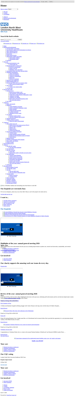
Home (5, 46)
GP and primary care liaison (12, 48)
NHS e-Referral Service (12, 51)
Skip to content (4, 9)
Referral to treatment (14, 79)
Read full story (4, 308)
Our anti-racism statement (15, 147)
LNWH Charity (13, 133)
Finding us (8, 105)
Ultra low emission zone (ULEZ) (17, 117)
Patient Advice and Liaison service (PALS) (19, 125)
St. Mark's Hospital (13, 112)
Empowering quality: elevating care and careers (20, 152)
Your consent (9, 85)
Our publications (10, 154)
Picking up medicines (14, 75)
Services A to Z (10, 90)
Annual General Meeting (15, 155)
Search (2, 39)
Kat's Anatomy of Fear (6, 303)
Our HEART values (11, 146)
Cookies (5, 13)
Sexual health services (9, 143)
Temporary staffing (10, 179)
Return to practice (13, 175)
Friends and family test (14, 130)
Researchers (9, 53)
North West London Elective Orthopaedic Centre (20, 94)
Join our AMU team (14, 171)
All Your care (9, 88)
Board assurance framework (15, 158)
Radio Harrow (12, 137)
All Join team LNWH (11, 183)
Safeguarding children (14, 57)
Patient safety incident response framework (19, 162)
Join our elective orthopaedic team (17, 172)
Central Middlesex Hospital (15, 106)
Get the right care (13, 64)
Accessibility (6, 14)
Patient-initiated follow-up (12, 81)
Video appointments (14, 73)
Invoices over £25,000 (14, 160)
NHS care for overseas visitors (16, 84)
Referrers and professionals (10, 47)
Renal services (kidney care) (15, 92)
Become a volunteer (11, 180)
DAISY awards (10, 142)
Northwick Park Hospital (15, 110)
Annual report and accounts (15, 156)
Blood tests (12, 77)
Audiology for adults (14, 96)
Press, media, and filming (12, 141)
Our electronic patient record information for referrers (18, 50)
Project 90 (3, 315)
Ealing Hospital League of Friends (17, 134)
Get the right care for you (6, 194)
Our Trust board (10, 148)
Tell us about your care (11, 123)
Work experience (10, 177)
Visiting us (6, 102)
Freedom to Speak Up (11, 181)
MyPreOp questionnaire (14, 67)
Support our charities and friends (13, 131)
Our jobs (8, 170)
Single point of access (11, 55)
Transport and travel (11, 118)
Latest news (9, 164)
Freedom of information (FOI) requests (15, 139)
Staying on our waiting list (12, 80)
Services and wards (8, 89)
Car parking (9, 114)
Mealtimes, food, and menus (15, 69)
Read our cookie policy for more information (32, 1)
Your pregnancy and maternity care (17, 93)
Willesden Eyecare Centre (15, 113)
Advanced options (5, 41)
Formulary (8, 60)
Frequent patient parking (15, 115)
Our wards (8, 101)
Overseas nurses (13, 176)
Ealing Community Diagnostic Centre (18, 108)
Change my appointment (15, 76)
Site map (6, 11)
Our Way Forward (10, 150)
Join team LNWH (8, 166)
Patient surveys (12, 129)
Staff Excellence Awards (12, 167)
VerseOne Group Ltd (11, 395)
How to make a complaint (15, 126)
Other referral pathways (11, 52)
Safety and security (10, 104)
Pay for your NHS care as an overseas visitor (16, 83)
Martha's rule (12, 127)
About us (6, 144)
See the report (4, 364)
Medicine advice (10, 138)
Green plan (12, 151)
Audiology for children (14, 97)
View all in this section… (15, 100)
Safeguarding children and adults (14, 56)
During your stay (13, 68)
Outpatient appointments (12, 72)
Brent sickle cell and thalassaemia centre (18, 98)
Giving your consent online (15, 86)
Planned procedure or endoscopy (14, 65)
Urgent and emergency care (12, 63)
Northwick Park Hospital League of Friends (19, 135)
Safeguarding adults (14, 59)
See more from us (5, 335)
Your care (6, 61)
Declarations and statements (15, 159)
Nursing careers (10, 173)
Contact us (6, 122)
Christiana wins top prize (6, 329)
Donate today (4, 266)
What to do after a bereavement (16, 121)
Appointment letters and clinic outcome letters (17, 71)
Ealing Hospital (13, 109)
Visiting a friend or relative (12, 119)
